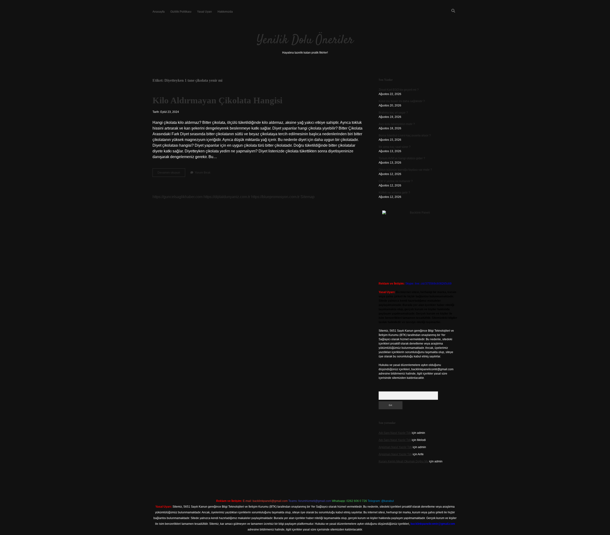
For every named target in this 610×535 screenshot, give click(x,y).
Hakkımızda (225, 11)
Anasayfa (158, 11)
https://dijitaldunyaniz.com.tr (226, 197)
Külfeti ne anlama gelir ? (394, 192)
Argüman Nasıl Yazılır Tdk (395, 447)
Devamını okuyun (171, 174)
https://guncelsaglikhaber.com (177, 197)
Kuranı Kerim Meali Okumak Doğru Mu (403, 461)
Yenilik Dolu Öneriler (305, 40)
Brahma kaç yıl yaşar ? (393, 112)
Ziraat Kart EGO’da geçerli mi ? (399, 89)
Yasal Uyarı (204, 11)
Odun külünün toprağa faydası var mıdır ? (405, 169)
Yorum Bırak (202, 172)
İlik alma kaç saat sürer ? (395, 147)
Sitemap (307, 197)
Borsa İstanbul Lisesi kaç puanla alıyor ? (405, 135)
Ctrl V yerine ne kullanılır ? (396, 181)
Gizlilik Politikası (180, 11)
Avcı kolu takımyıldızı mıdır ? (397, 124)
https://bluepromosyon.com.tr (275, 197)
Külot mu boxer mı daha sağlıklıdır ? (402, 101)
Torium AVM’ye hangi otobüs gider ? (402, 158)
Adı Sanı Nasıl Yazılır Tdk (395, 433)
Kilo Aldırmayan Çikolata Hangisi (217, 100)
